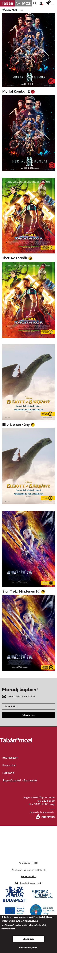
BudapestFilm (28, 876)
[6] (33, 424)
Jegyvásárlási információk (20, 780)
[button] (43, 3)
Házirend (8, 772)
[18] (33, 91)
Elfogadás (28, 938)
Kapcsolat (9, 765)
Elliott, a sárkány (16, 424)
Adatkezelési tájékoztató (28, 883)
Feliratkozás (28, 715)
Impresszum (10, 757)
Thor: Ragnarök (14, 258)
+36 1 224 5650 (46, 800)
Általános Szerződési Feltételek (28, 869)
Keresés (34, 3)
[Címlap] (16, 3)
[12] (30, 258)
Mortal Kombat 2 (16, 91)
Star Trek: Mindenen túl (21, 591)
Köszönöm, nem (28, 947)
